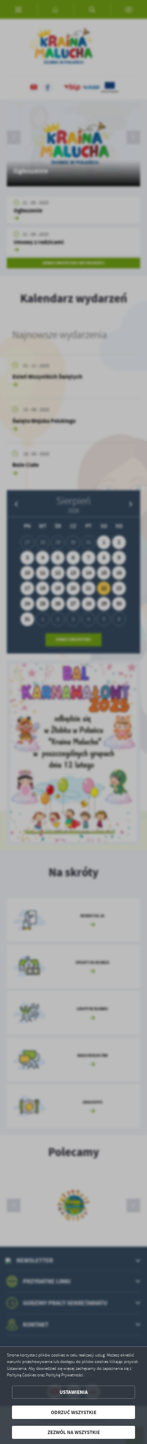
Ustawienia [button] (73, 1392)
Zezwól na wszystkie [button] (74, 1432)
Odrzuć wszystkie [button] (73, 1412)
